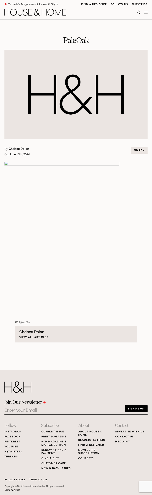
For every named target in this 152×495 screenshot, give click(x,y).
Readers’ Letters (92, 440)
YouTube (11, 446)
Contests (86, 458)
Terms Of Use (38, 479)
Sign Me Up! (136, 408)
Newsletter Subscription (89, 451)
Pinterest (12, 441)
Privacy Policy (15, 479)
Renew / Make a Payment (54, 451)
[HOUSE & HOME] (35, 12)
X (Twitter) (13, 451)
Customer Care (53, 463)
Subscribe (140, 4)
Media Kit (122, 441)
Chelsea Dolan (19, 148)
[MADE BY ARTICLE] (12, 490)
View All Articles (33, 337)
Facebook (12, 436)
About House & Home (90, 433)
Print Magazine (54, 436)
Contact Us (124, 436)
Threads (11, 456)
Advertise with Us (129, 431)
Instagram (12, 431)
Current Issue (52, 431)
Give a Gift (50, 458)
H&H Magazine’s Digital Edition (53, 443)
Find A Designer (94, 4)
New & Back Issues (56, 468)
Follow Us (119, 4)
